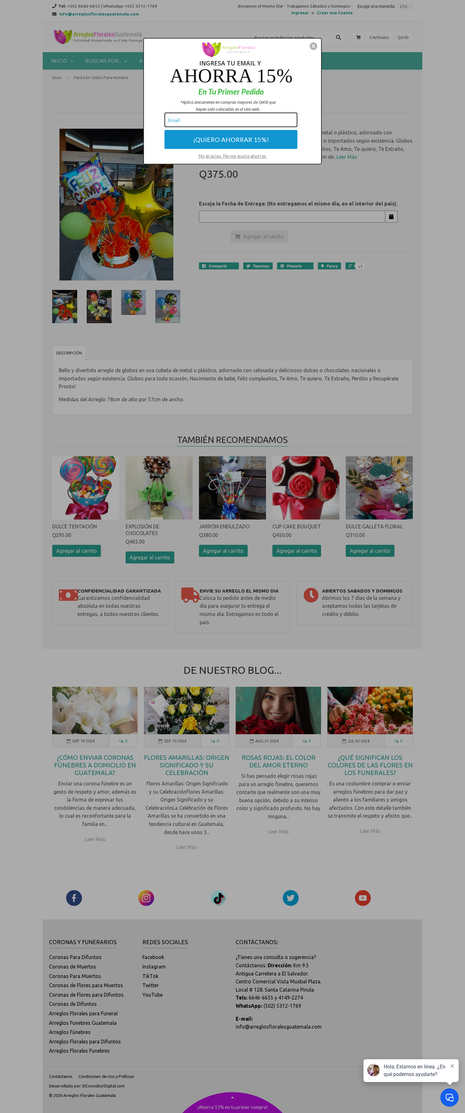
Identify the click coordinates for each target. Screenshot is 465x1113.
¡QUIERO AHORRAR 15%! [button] (231, 139)
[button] (313, 46)
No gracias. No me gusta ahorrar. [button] (232, 156)
